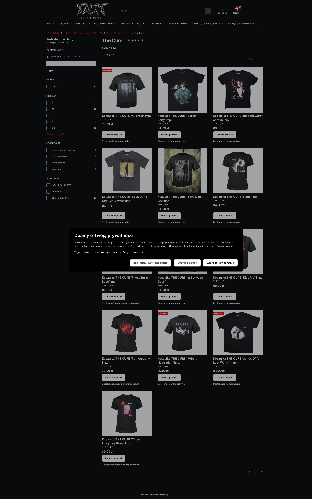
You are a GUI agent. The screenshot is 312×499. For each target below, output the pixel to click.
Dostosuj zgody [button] (187, 262)
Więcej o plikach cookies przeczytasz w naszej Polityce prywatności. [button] (109, 252)
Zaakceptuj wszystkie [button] (220, 262)
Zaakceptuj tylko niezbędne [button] (150, 262)
